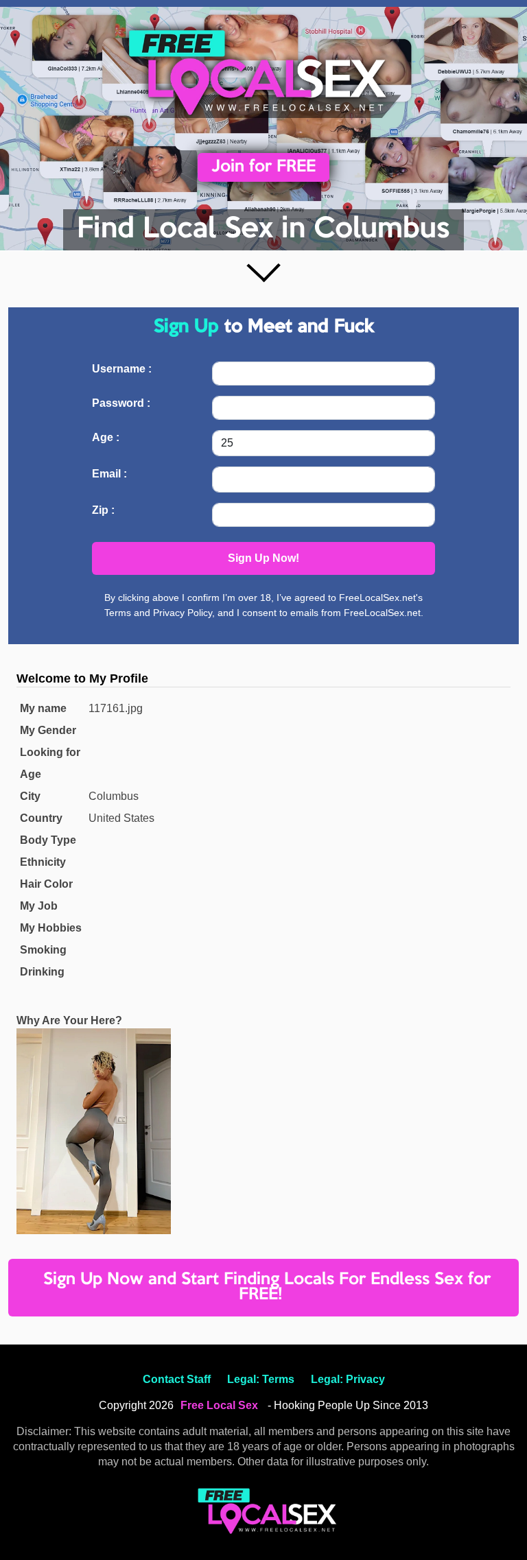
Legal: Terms (260, 1379)
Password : (121, 403)
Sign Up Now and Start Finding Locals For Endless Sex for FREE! (267, 1287)
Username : (122, 369)
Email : (109, 474)
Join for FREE (263, 167)
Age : (105, 437)
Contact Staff (177, 1379)
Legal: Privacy (348, 1379)
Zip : (103, 510)
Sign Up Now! (263, 558)
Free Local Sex (219, 1405)
